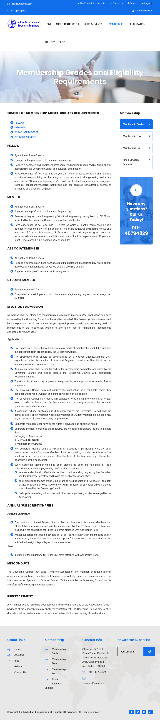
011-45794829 (18, 11)
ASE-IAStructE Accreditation (92, 3)
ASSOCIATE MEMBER (26, 132)
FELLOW (19, 122)
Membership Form (132, 136)
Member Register (144, 10)
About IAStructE (66, 24)
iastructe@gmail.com (21, 4)
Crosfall (134, 3)
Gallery (50, 42)
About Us (19, 654)
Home (48, 24)
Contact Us (118, 3)
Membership (116, 24)
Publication (137, 24)
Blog (62, 42)
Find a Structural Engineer (131, 162)
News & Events (93, 24)
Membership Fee (131, 148)
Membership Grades (133, 124)
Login (147, 3)
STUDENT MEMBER (25, 137)
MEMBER (20, 127)
